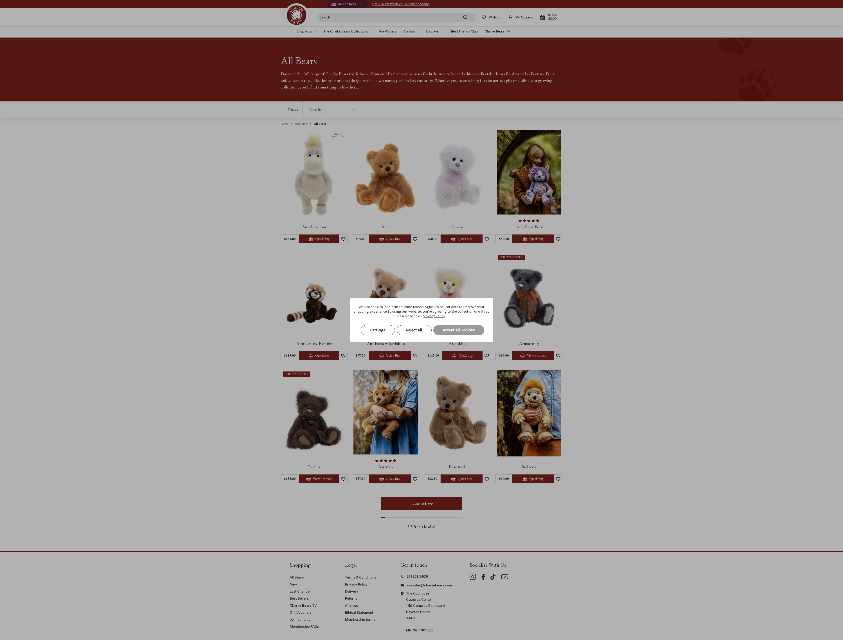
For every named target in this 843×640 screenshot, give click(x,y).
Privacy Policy (434, 316)
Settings (377, 330)
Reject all (414, 330)
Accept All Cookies (459, 330)
